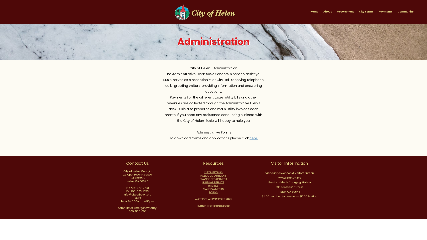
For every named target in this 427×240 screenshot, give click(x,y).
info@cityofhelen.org (137, 194)
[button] (345, 11)
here (253, 138)
